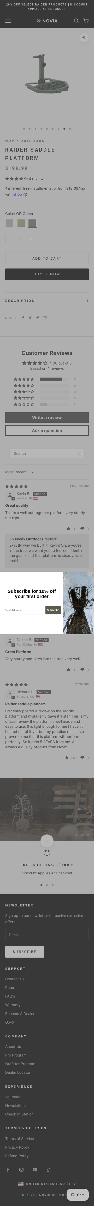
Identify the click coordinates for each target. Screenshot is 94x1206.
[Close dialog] (91, 574)
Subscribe (53, 610)
